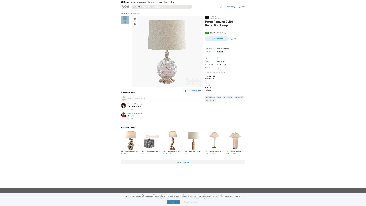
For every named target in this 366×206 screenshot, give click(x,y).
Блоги (173, 2)
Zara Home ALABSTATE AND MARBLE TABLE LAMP (151, 151)
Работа (159, 2)
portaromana (210, 97)
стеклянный (238, 97)
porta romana (210, 100)
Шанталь (130, 104)
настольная (228, 97)
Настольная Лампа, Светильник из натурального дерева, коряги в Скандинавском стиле (130, 151)
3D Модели (125, 2)
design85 (130, 113)
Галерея (151, 2)
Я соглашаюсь (174, 202)
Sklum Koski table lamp (192, 151)
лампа (219, 97)
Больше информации (190, 202)
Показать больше (183, 162)
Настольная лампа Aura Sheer (235, 151)
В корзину (218, 38)
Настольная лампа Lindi (213, 151)
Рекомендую (195, 91)
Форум (166, 2)
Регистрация (231, 7)
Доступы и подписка (138, 2)
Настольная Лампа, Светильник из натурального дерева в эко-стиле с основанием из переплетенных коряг (172, 151)
